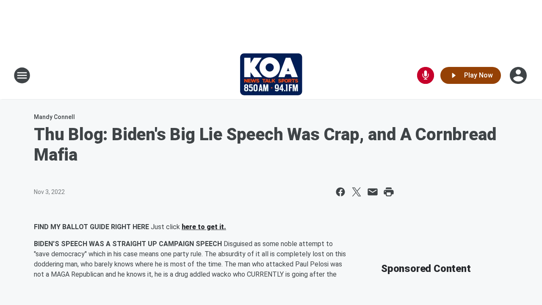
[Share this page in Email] (373, 192)
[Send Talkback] (425, 75)
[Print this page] (389, 192)
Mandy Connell (54, 117)
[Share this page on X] (356, 192)
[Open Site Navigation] (22, 75)
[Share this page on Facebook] (340, 192)
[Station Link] (271, 75)
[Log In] (519, 75)
